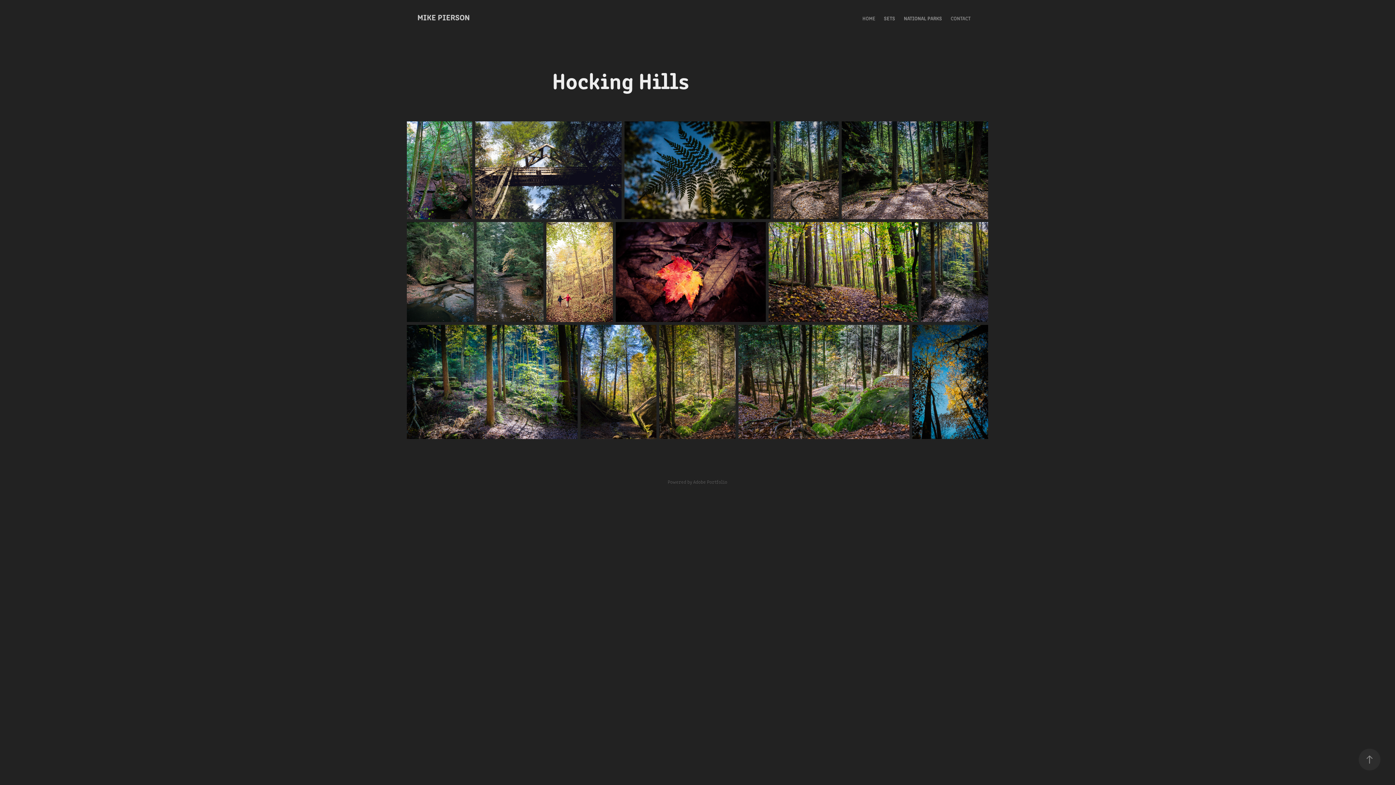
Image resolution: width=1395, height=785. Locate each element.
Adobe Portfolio (710, 482)
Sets (889, 18)
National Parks (923, 18)
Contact (961, 18)
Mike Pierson (443, 17)
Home (868, 18)
